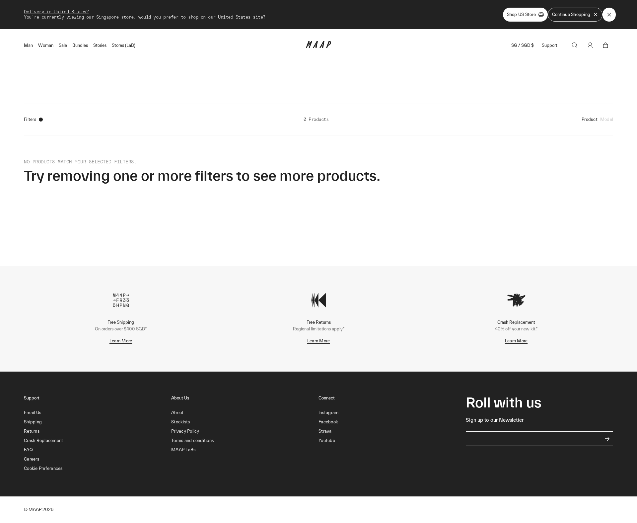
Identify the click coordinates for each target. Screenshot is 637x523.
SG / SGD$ (522, 45)
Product (590, 119)
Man (28, 45)
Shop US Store (521, 14)
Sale (63, 45)
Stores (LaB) (123, 45)
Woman (45, 45)
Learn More (120, 340)
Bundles (80, 45)
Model (606, 119)
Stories (99, 45)
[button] (97, 469)
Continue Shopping (571, 14)
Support (549, 45)
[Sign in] (590, 45)
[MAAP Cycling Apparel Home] (318, 46)
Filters (30, 119)
